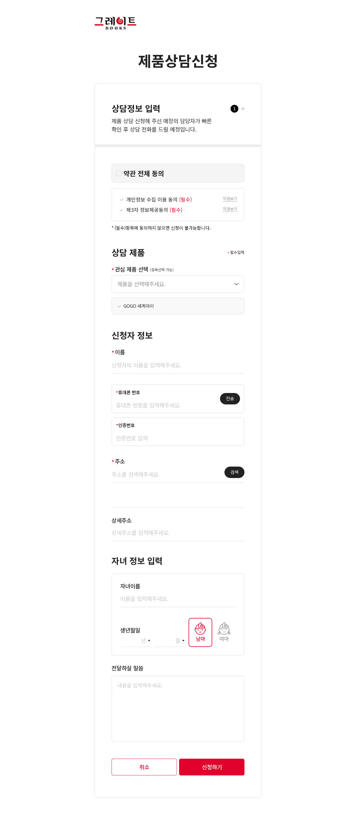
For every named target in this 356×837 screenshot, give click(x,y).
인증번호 (126, 425)
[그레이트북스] (115, 14)
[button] (230, 198)
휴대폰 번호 (129, 392)
